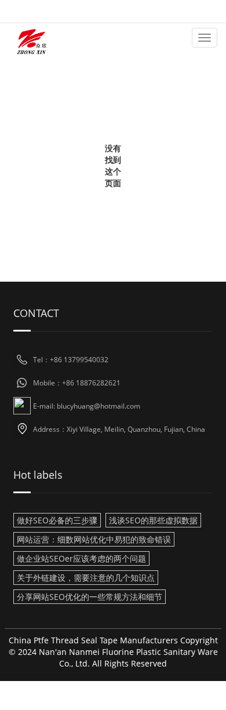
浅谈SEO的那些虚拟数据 (153, 520)
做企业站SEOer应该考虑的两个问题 (81, 558)
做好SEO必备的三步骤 (57, 520)
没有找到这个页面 (113, 165)
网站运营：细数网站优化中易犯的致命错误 (94, 539)
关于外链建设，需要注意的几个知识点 (86, 577)
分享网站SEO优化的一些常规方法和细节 (89, 596)
